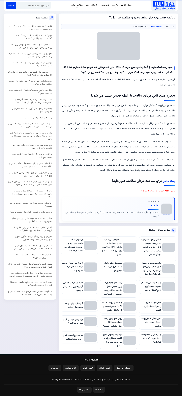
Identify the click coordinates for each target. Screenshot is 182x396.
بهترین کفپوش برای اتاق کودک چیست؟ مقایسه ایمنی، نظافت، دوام (32, 64)
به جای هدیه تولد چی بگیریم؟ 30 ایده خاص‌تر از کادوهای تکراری (32, 110)
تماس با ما (84, 389)
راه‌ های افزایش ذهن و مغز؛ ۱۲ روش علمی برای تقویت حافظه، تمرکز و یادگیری (30, 83)
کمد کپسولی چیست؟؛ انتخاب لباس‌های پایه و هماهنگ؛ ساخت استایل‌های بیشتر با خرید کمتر (33, 247)
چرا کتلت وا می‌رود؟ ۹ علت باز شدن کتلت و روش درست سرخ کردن (32, 156)
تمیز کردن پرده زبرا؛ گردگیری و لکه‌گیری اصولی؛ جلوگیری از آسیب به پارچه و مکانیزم (33, 238)
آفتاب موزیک (70, 368)
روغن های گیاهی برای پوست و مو (38, 117)
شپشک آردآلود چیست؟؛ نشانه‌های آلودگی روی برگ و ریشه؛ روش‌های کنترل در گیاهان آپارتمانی (31, 46)
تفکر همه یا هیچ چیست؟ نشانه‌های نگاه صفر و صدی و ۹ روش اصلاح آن (30, 92)
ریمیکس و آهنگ (123, 368)
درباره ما (99, 389)
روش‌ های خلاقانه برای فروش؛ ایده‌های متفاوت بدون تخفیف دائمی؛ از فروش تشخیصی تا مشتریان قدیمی (30, 275)
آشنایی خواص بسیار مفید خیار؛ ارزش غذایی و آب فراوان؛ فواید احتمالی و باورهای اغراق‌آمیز (32, 229)
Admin (155, 206)
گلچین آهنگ (104, 368)
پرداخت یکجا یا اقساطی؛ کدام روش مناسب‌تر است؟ (31, 212)
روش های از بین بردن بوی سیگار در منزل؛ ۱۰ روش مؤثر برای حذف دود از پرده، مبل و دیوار (30, 174)
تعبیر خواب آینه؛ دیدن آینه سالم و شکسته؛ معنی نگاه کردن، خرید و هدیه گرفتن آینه (31, 284)
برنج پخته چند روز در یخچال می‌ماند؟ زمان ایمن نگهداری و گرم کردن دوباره (32, 147)
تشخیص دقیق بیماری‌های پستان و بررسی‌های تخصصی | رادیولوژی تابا (33, 256)
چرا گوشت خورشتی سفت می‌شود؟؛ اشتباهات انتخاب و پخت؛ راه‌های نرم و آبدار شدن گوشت (30, 293)
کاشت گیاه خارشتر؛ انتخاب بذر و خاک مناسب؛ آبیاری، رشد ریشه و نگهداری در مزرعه (30, 28)
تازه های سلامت (156, 26)
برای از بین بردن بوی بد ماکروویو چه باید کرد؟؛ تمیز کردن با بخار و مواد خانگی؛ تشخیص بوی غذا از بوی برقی (31, 136)
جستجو (11, 5)
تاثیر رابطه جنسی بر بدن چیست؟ (158, 191)
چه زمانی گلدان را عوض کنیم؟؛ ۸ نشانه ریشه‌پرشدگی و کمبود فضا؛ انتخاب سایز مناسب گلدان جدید (30, 183)
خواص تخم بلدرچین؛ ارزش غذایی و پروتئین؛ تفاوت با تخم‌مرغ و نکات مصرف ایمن (30, 220)
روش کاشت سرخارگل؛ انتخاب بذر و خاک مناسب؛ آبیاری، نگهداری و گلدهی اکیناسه (32, 37)
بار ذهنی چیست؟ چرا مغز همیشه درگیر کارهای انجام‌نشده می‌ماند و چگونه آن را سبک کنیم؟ (33, 101)
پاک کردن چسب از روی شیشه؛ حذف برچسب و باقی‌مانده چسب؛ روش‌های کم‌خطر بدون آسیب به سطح (32, 193)
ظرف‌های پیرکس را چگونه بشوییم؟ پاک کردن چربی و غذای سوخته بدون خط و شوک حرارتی (30, 165)
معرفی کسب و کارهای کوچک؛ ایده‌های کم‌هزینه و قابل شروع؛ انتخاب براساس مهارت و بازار (30, 265)
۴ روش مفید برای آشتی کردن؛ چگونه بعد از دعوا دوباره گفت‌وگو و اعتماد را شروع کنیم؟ (30, 73)
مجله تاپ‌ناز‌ (164, 5)
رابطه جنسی (169, 181)
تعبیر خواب (88, 368)
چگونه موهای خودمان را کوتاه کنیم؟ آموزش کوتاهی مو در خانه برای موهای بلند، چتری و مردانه (30, 125)
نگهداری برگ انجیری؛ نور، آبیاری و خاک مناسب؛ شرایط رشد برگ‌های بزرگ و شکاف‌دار (30, 55)
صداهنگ (55, 368)
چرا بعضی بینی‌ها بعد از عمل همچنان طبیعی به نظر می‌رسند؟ (31, 205)
